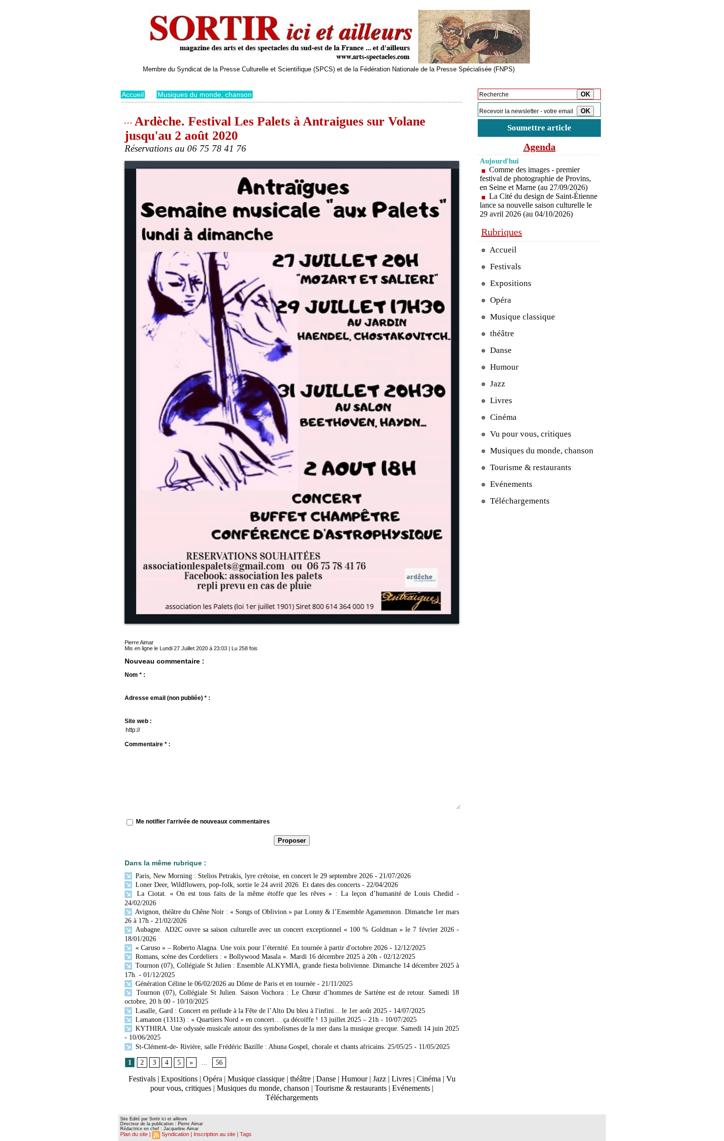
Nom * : (135, 674)
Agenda (540, 146)
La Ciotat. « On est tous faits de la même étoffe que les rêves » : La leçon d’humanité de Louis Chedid (293, 893)
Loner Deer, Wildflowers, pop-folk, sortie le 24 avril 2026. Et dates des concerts (246, 884)
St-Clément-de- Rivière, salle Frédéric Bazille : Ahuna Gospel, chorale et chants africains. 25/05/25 (272, 1046)
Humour (354, 1079)
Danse (326, 1079)
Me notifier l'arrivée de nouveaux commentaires (203, 821)
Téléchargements (291, 1097)
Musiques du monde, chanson (205, 94)
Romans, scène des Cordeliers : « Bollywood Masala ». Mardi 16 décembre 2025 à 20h (255, 956)
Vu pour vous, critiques (529, 434)
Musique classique (256, 1079)
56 (219, 1062)
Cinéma (429, 1079)
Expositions (179, 1079)
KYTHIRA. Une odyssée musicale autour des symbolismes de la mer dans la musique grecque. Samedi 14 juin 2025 (296, 1028)
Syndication (175, 1134)
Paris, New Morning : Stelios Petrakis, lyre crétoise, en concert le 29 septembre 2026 (253, 876)
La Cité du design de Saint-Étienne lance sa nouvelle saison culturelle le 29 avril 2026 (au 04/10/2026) (538, 205)
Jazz (379, 1079)
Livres (401, 1079)
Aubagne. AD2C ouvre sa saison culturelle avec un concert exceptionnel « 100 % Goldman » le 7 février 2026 (293, 929)
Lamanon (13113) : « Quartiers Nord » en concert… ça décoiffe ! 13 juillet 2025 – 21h (256, 1019)
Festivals (142, 1079)
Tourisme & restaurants (351, 1088)
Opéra (212, 1079)
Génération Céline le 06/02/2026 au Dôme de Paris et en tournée (224, 983)
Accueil (133, 94)
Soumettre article (539, 127)
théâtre (300, 1079)
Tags (246, 1134)
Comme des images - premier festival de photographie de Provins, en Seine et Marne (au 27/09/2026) (535, 178)
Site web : (138, 721)
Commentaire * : (147, 744)
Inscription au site (214, 1134)
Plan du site (134, 1134)
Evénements (411, 1088)
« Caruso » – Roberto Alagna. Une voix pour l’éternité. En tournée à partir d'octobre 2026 (260, 947)
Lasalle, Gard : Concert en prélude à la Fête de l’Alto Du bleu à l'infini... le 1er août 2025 (260, 1010)
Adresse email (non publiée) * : (167, 698)
